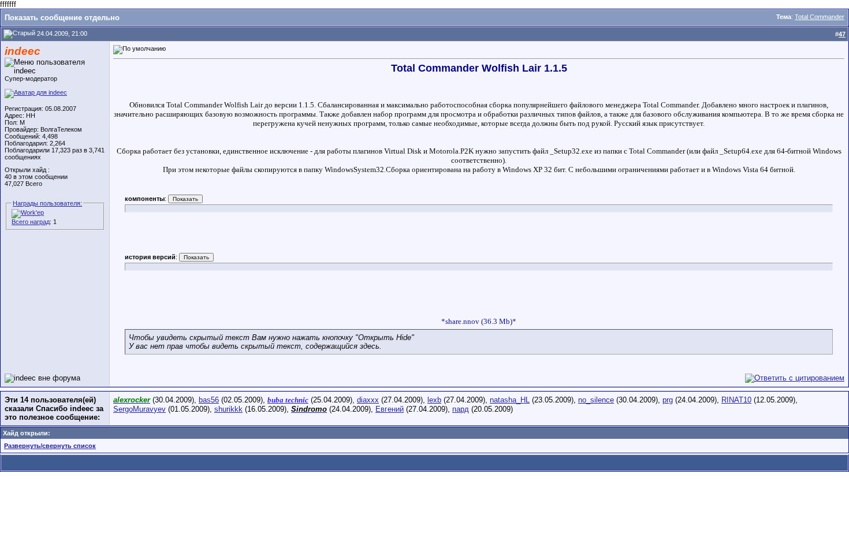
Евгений (389, 409)
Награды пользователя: (47, 203)
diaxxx (368, 400)
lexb (434, 400)
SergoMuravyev (139, 409)
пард (460, 409)
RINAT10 (736, 400)
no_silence (596, 400)
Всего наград (31, 221)
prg (667, 400)
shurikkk (228, 409)
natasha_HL (510, 400)
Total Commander (819, 16)
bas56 (209, 400)
